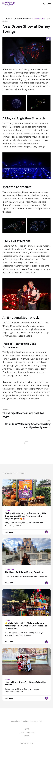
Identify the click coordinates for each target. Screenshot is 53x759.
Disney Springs (38, 19)
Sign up (26, 728)
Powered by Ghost (26, 743)
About (26, 736)
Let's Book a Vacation (26, 732)
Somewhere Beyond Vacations (17, 19)
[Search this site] (44, 4)
